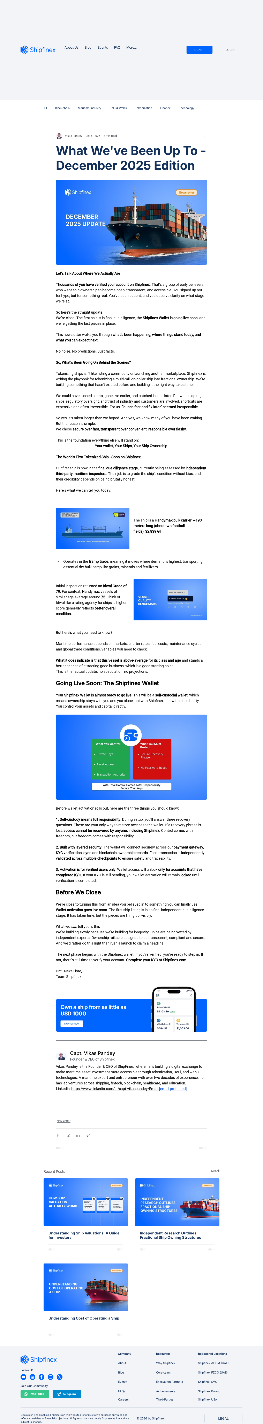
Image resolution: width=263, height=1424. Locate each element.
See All (215, 1170)
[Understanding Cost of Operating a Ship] (86, 1287)
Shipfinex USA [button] (207, 1399)
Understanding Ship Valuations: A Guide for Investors (84, 1235)
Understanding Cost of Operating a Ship (83, 1318)
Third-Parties (164, 1399)
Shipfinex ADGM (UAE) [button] (213, 1363)
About (122, 1363)
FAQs (121, 1391)
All (45, 108)
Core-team (163, 1372)
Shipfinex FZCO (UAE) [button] (213, 1372)
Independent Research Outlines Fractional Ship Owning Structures (170, 1235)
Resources (163, 1353)
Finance (165, 108)
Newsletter (63, 1121)
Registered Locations (212, 1353)
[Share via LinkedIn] (78, 1135)
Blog (121, 1372)
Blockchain (62, 108)
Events (122, 1381)
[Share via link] (88, 1135)
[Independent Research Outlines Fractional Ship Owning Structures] (177, 1202)
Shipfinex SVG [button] (207, 1381)
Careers (123, 1399)
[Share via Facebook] (58, 1135)
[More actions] (204, 136)
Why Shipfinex (165, 1363)
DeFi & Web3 (118, 108)
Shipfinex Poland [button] (209, 1391)
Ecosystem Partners (169, 1381)
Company (124, 1353)
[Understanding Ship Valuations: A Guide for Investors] (86, 1202)
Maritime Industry (89, 108)
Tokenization (143, 108)
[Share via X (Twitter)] (68, 1135)
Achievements (165, 1391)
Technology (186, 108)
